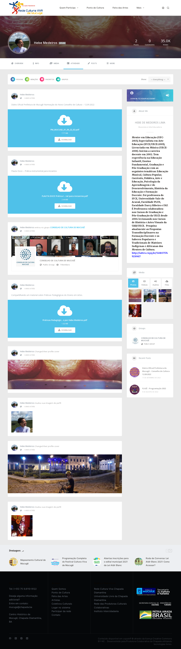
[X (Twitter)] (16, 638)
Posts (94, 63)
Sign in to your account (142, 98)
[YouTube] (27, 638)
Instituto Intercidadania (106, 611)
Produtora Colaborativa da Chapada (144, 641)
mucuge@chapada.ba (20, 607)
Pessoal (19, 79)
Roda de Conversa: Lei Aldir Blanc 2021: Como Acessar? (158, 562)
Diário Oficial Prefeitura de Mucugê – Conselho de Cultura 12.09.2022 (156, 371)
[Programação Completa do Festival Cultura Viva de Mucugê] (55, 562)
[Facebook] (10, 638)
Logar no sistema (61, 607)
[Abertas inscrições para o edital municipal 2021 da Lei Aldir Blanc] (97, 562)
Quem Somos (59, 588)
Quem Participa (68, 7)
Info (37, 63)
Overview (19, 63)
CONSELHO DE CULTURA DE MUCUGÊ (67, 227)
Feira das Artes (120, 7)
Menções (34, 79)
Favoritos (49, 79)
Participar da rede (61, 611)
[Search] (168, 8)
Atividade (75, 63)
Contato (56, 614)
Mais (139, 7)
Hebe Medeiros (27, 94)
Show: (144, 79)
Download (67, 139)
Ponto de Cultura (95, 7)
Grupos (65, 79)
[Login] (163, 8)
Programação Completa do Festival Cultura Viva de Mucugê (74, 562)
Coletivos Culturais (62, 603)
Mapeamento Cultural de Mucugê (33, 562)
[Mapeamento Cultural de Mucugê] (13, 562)
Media (56, 63)
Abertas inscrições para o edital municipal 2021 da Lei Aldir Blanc (116, 562)
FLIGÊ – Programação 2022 (154, 388)
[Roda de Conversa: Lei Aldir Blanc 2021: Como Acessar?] (138, 562)
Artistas (56, 600)
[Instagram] (21, 638)
